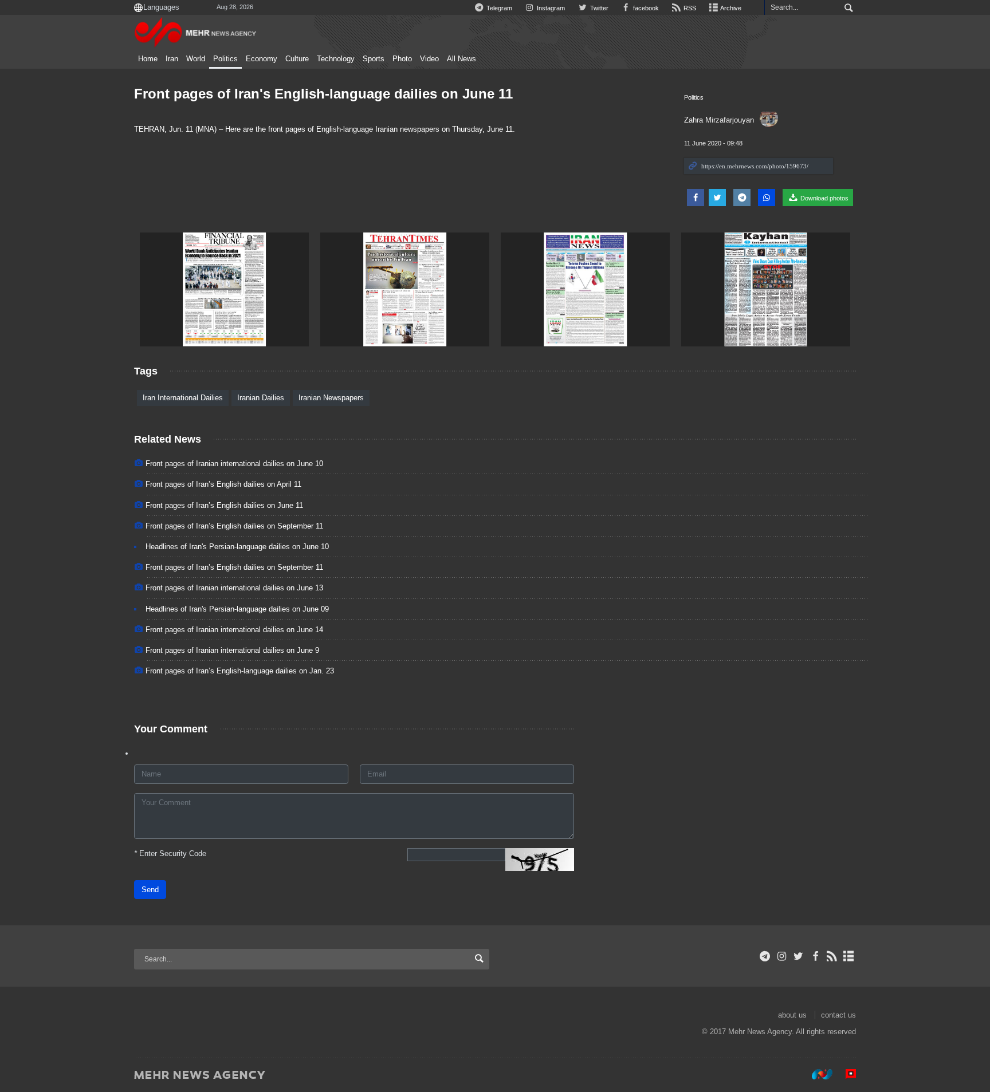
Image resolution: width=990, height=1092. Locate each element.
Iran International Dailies (183, 397)
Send (150, 889)
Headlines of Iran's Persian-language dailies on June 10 (237, 546)
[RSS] (832, 956)
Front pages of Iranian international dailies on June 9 (232, 650)
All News (461, 59)
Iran (172, 59)
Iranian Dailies (260, 397)
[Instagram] (782, 956)
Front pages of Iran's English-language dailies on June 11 (323, 93)
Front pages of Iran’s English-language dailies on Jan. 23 (240, 671)
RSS (689, 8)
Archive (730, 8)
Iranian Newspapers (331, 397)
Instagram (550, 8)
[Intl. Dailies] (224, 289)
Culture (297, 59)
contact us (838, 1015)
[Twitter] (798, 956)
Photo (402, 59)
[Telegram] (765, 956)
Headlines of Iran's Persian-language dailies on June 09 (237, 609)
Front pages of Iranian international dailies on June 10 (234, 463)
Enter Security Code (170, 853)
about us (792, 1015)
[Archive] (849, 956)
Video (429, 59)
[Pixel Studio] (845, 1074)
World (195, 59)
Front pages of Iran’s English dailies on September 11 (234, 526)
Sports (373, 59)
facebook (645, 8)
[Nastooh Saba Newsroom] (816, 1074)
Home (148, 59)
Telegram (498, 8)
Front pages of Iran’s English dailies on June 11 (224, 505)
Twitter (598, 8)
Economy (261, 59)
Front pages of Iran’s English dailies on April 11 (223, 484)
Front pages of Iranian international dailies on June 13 (234, 588)
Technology (336, 59)
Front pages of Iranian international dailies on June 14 (234, 629)
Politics (225, 59)
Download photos (823, 198)
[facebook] (815, 956)
